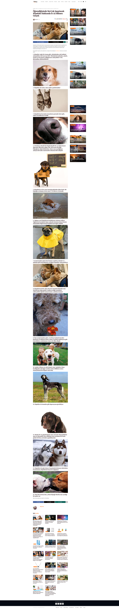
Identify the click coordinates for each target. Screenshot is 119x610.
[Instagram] (81, 1)
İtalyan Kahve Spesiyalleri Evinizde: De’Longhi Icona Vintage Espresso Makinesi (62, 558)
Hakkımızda (57, 607)
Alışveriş (55, 1)
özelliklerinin (58, 50)
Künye (61, 607)
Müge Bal (36, 19)
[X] (80, 1)
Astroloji (59, 519)
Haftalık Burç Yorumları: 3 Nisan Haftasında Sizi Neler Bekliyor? (62, 522)
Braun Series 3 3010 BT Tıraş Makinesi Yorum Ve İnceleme (38, 582)
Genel (37, 8)
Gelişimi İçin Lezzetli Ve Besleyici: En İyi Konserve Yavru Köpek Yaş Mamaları (62, 534)
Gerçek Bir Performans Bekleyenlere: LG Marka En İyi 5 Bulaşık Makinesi (50, 534)
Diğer (69, 1)
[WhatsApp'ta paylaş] (65, 42)
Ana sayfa (34, 8)
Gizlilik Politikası (66, 607)
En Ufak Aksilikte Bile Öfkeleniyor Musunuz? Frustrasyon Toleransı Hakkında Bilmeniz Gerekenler (37, 523)
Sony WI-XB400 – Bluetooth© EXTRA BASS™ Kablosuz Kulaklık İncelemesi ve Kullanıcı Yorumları (38, 570)
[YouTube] (83, 1)
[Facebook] (78, 1)
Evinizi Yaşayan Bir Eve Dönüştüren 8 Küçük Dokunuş (49, 522)
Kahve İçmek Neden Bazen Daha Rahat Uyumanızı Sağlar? (50, 582)
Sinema (62, 1)
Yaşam (59, 1)
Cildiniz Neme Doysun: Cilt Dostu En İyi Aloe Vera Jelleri (62, 582)
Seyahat (66, 1)
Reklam (81, 607)
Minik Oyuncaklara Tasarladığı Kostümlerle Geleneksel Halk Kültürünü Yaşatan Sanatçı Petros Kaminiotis (50, 593)
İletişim (84, 607)
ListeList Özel (51, 1)
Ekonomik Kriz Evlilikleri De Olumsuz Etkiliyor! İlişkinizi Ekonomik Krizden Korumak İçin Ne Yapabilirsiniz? (38, 535)
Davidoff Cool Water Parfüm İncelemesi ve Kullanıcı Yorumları (38, 547)
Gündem (46, 1)
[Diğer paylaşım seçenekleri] (67, 42)
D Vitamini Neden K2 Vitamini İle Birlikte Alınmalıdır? (49, 558)
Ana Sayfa (42, 1)
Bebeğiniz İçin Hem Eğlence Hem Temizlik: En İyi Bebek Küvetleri (38, 592)
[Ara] (86, 2)
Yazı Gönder (74, 1)
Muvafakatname (71, 607)
